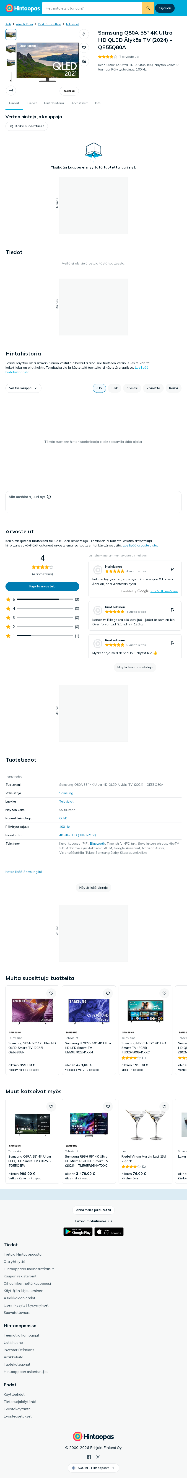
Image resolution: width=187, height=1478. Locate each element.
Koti (8, 24)
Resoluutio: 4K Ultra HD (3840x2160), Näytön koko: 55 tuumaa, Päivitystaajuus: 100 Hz (138, 67)
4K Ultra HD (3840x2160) (77, 835)
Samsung (66, 793)
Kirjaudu (165, 8)
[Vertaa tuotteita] (84, 61)
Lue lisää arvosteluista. (140, 545)
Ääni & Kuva (24, 24)
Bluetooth (97, 843)
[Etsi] (148, 8)
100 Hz (64, 827)
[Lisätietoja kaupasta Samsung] (69, 91)
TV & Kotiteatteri (49, 24)
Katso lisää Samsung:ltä (23, 872)
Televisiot (72, 24)
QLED (63, 818)
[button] (11, 91)
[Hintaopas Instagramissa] (98, 1456)
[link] (135, 579)
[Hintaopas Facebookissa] (89, 1456)
